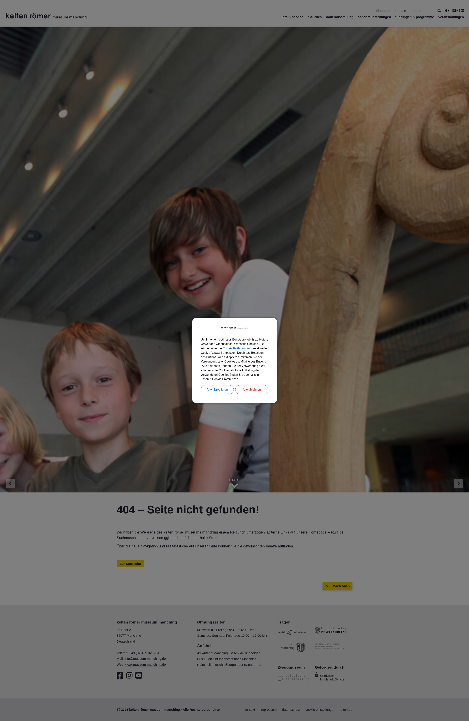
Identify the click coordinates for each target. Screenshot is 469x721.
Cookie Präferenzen (236, 348)
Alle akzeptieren (217, 389)
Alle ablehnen (252, 389)
